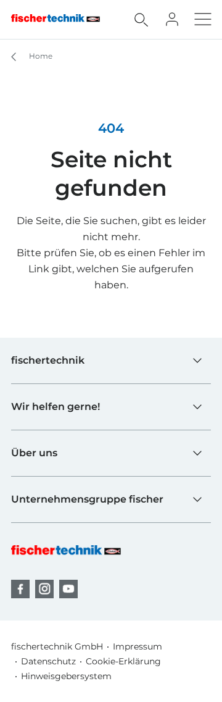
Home (39, 56)
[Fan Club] (172, 19)
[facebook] (20, 589)
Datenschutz (48, 661)
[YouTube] (68, 589)
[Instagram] (44, 589)
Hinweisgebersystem (66, 676)
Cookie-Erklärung (123, 661)
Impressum (137, 646)
